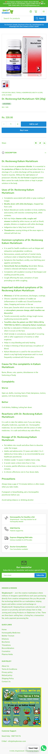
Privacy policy (7, 672)
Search (41, 18)
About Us (5, 666)
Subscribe (40, 575)
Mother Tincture (8, 636)
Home (4, 630)
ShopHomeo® (19, 751)
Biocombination (8, 648)
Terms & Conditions (9, 669)
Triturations (6, 645)
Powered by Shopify (32, 751)
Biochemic (6, 642)
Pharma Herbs (7, 654)
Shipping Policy (8, 678)
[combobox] (24, 18)
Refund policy (7, 675)
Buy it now (24, 130)
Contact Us (6, 681)
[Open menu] (43, 11)
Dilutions (5, 639)
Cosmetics (6, 651)
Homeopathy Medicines (11, 633)
